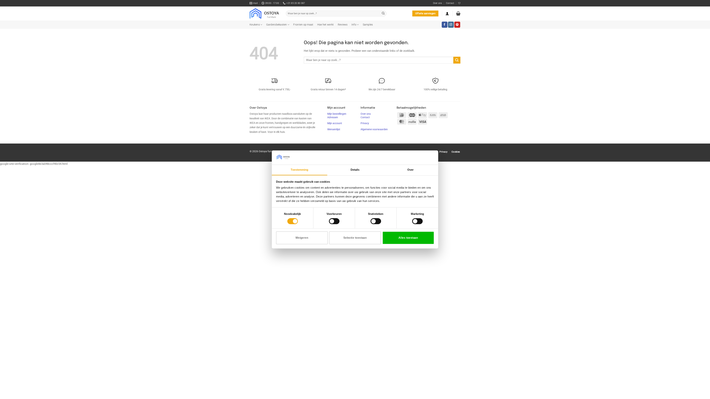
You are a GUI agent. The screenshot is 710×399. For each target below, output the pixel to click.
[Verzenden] (383, 13)
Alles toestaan (408, 237)
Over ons (437, 3)
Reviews (343, 24)
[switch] (334, 221)
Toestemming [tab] (299, 169)
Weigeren (301, 237)
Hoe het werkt (325, 24)
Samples (368, 24)
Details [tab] (355, 169)
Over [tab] (410, 169)
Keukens (255, 24)
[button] (447, 13)
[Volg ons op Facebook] (444, 25)
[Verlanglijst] (459, 3)
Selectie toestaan (355, 237)
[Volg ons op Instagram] (451, 25)
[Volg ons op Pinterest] (457, 25)
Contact (450, 3)
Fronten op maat (303, 24)
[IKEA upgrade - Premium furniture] (265, 13)
